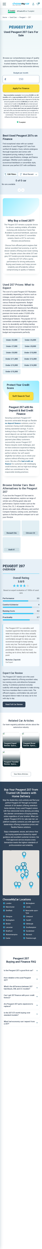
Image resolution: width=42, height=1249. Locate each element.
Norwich (29, 890)
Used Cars (13, 17)
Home (5, 17)
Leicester (9, 883)
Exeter (8, 894)
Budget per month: (21, 56)
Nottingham (10, 876)
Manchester (10, 863)
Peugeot (22, 17)
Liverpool (29, 872)
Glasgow (9, 872)
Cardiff (28, 876)
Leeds (28, 863)
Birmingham (30, 859)
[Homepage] (21, 4)
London (8, 859)
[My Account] (33, 4)
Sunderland (30, 887)
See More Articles (21, 730)
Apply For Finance (21, 71)
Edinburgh (29, 879)
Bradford (9, 887)
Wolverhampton (11, 890)
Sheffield (9, 866)
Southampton (31, 883)
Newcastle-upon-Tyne (32, 867)
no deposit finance (13, 391)
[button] (31, 841)
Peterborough (31, 894)
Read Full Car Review (14, 660)
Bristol (8, 879)
